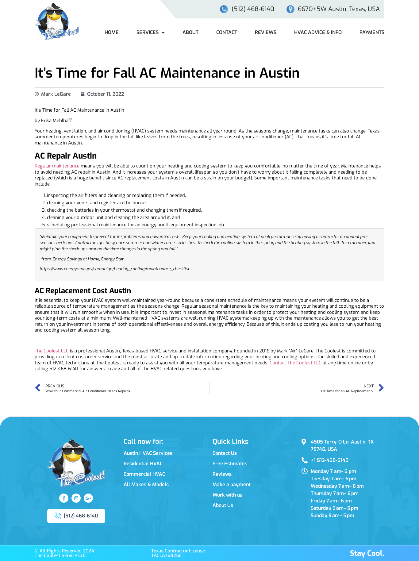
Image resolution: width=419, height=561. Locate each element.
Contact (226, 32)
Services (147, 32)
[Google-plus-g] (88, 498)
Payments (371, 32)
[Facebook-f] (63, 498)
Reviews (265, 32)
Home (112, 32)
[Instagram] (76, 498)
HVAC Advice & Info (318, 32)
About (190, 32)
